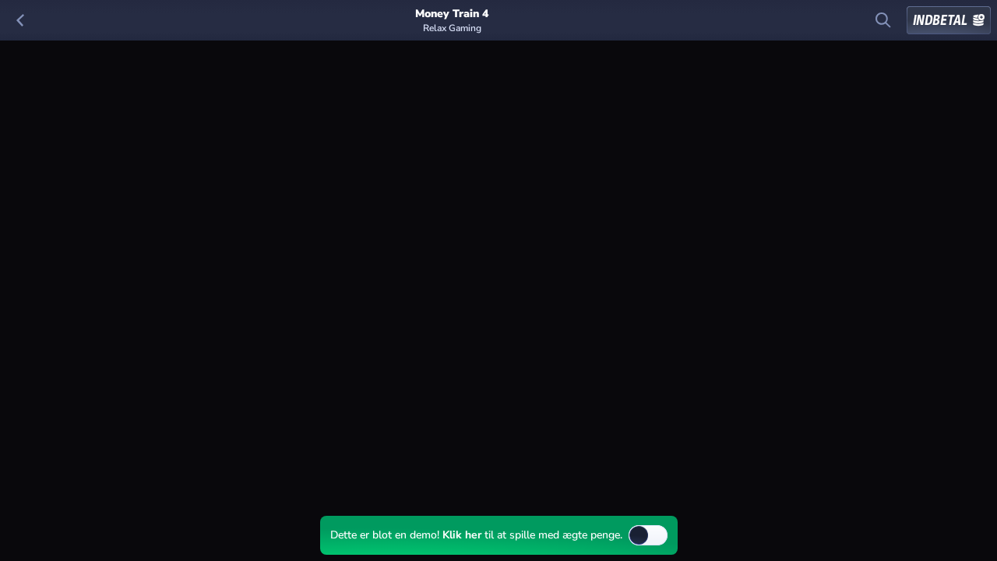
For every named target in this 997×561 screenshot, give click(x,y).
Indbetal (940, 20)
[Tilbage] (20, 20)
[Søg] (883, 20)
